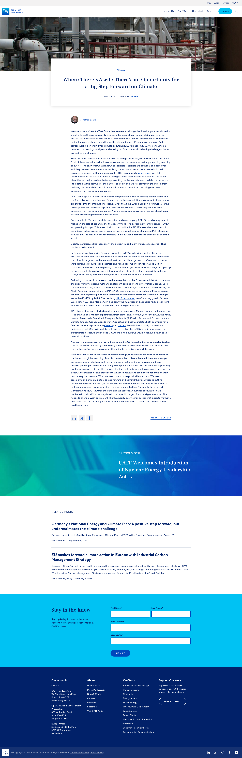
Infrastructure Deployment (136, 706)
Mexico (122, 325)
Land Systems (130, 711)
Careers (91, 698)
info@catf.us (64, 700)
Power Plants (129, 715)
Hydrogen (128, 723)
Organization (117, 634)
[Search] (236, 11)
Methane (134, 96)
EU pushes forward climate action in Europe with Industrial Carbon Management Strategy (109, 557)
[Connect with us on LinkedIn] (208, 753)
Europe (217, 3)
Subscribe (92, 706)
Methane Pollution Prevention (137, 719)
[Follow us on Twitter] (215, 753)
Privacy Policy (97, 752)
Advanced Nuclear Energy (136, 685)
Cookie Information (79, 752)
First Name (116, 608)
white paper (144, 173)
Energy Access (130, 698)
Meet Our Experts (96, 689)
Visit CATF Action (95, 711)
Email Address (118, 621)
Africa (226, 3)
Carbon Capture (131, 689)
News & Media (58, 540)
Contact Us (56, 685)
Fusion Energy (130, 702)
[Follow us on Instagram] (222, 753)
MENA (235, 3)
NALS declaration (125, 298)
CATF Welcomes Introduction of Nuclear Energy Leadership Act (154, 469)
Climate (121, 70)
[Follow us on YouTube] (236, 753)
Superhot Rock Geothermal (136, 727)
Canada (108, 325)
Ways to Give (172, 701)
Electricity (128, 694)
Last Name (157, 608)
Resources (92, 702)
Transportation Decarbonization (138, 732)
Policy (69, 578)
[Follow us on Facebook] (229, 753)
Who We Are (93, 685)
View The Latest (160, 418)
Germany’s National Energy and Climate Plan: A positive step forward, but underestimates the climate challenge (115, 526)
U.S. (209, 3)
